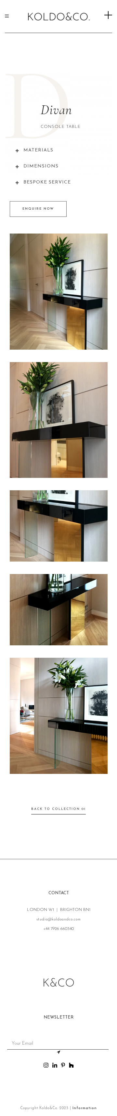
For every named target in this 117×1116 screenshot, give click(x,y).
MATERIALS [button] (38, 150)
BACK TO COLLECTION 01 (58, 809)
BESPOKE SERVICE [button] (47, 182)
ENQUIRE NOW (38, 209)
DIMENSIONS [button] (40, 166)
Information (84, 1108)
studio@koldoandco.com (58, 919)
